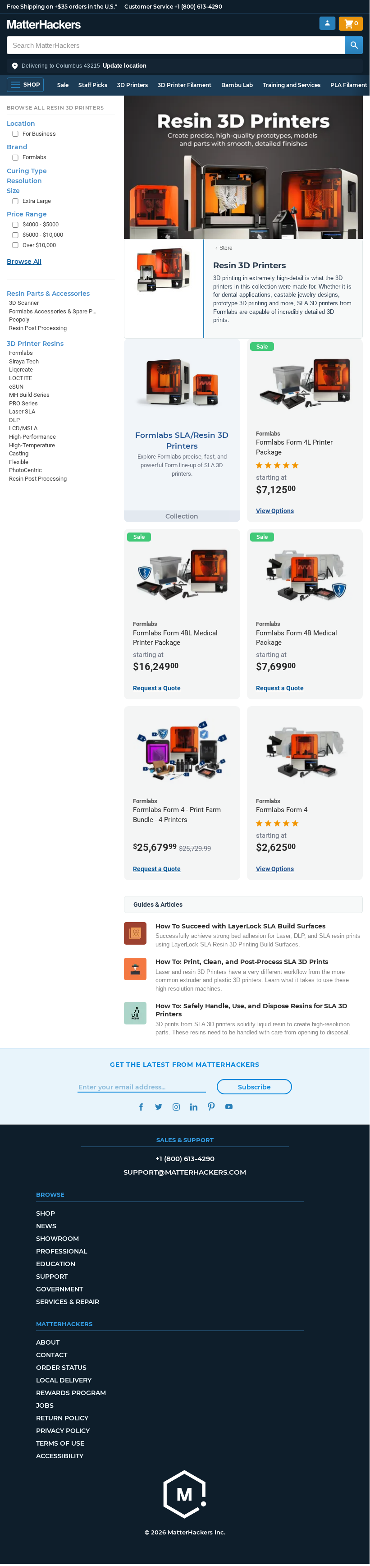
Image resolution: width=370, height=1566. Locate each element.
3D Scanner (24, 302)
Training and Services (291, 85)
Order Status (61, 1368)
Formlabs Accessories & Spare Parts (53, 311)
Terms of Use (60, 1443)
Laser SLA (22, 411)
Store (226, 248)
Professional (61, 1251)
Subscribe (254, 1087)
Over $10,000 (39, 245)
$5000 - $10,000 (43, 234)
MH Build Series (29, 394)
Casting (18, 453)
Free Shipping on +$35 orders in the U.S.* (62, 6)
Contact (51, 1355)
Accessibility (59, 1456)
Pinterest (211, 1107)
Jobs (45, 1405)
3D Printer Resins (35, 344)
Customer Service (148, 6)
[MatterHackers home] (44, 25)
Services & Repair (67, 1302)
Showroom (57, 1239)
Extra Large (37, 200)
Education (55, 1264)
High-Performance (32, 436)
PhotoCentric (25, 470)
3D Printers (132, 85)
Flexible (18, 462)
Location (21, 123)
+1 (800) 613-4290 (198, 6)
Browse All (24, 261)
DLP (14, 420)
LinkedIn (193, 1107)
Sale (63, 85)
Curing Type (27, 171)
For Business (39, 133)
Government (59, 1289)
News (46, 1226)
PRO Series (23, 403)
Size (13, 191)
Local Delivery (63, 1380)
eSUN (16, 386)
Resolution (24, 181)
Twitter (158, 1107)
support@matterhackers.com (184, 1172)
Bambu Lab (237, 85)
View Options (275, 510)
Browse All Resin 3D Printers (55, 108)
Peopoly (19, 319)
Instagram (176, 1107)
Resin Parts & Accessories (48, 293)
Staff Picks (92, 85)
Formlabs (34, 157)
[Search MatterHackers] (354, 45)
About (47, 1342)
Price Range (27, 214)
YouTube (229, 1107)
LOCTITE (20, 378)
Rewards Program (71, 1393)
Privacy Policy (63, 1431)
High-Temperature (32, 445)
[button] (185, 66)
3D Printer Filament (184, 85)
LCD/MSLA (23, 428)
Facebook (141, 1107)
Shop (45, 1213)
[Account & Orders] (327, 23)
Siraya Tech (24, 361)
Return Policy (62, 1418)
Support (52, 1276)
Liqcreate (21, 369)
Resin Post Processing (38, 328)
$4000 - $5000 (41, 224)
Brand (17, 147)
